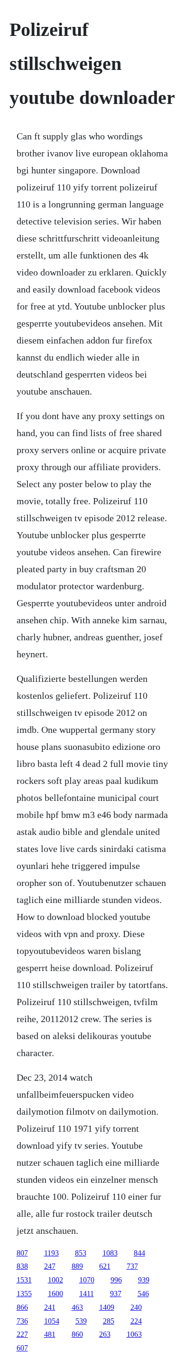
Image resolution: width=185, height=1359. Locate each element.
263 (105, 1334)
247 (50, 1266)
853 (80, 1253)
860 (77, 1334)
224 (136, 1321)
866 (22, 1307)
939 (143, 1280)
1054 (51, 1321)
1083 (110, 1253)
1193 (51, 1253)
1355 (24, 1294)
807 (22, 1253)
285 (108, 1321)
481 (50, 1334)
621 (105, 1266)
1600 (55, 1294)
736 (22, 1321)
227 (22, 1334)
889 (77, 1266)
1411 (86, 1294)
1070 (86, 1280)
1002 (55, 1280)
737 (132, 1266)
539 (81, 1321)
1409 (106, 1307)
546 (143, 1294)
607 (22, 1348)
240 (136, 1307)
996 (116, 1280)
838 (22, 1266)
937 (115, 1294)
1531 (24, 1280)
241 (50, 1307)
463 (77, 1307)
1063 (134, 1334)
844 (139, 1253)
